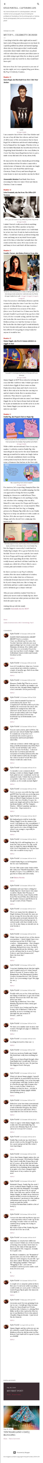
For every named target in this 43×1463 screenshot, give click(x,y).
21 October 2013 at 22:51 (27, 680)
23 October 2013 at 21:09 (28, 1154)
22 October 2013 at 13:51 (27, 990)
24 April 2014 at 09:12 (27, 1325)
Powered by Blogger (23, 1452)
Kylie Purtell (14, 634)
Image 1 (24, 296)
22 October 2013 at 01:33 (28, 697)
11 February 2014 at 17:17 (27, 1300)
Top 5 (31, 622)
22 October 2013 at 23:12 (28, 1137)
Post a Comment (14, 1438)
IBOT (20, 622)
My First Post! (15, 1390)
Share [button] (5, 619)
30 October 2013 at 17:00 (28, 1280)
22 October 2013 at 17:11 (27, 1100)
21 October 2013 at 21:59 (27, 634)
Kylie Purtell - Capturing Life (20, 8)
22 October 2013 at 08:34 (28, 839)
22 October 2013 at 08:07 (28, 816)
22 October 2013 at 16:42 (28, 1073)
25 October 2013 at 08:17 (28, 1181)
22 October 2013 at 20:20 (28, 1119)
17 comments (16, 1394)
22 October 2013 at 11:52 (27, 885)
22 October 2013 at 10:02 (28, 858)
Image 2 (29, 296)
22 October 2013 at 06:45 (28, 726)
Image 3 (35, 296)
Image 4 (21, 298)
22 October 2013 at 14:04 (28, 1023)
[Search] (38, 3)
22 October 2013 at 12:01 (28, 909)
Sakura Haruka (19, 878)
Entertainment (13, 622)
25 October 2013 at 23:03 (28, 1214)
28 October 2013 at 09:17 (28, 1237)
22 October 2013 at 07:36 (28, 789)
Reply (12, 658)
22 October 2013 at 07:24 (28, 767)
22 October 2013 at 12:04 (28, 934)
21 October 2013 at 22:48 (28, 663)
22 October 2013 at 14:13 (28, 1039)
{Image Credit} (21, 132)
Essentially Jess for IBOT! (20, 609)
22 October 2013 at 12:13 (27, 965)
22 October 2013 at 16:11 (27, 1050)
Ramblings (25, 622)
